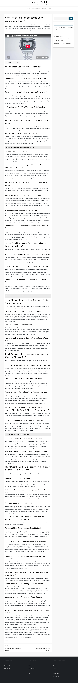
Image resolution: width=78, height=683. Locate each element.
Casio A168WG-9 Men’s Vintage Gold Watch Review (62, 44)
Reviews (43, 8)
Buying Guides (36, 8)
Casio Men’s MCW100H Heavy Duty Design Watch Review (62, 39)
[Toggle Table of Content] (17, 63)
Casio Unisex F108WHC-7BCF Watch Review (62, 32)
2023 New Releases (58, 36)
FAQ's (6, 640)
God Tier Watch (39, 2)
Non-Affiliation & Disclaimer (59, 671)
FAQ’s (49, 8)
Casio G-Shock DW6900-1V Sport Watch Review (63, 28)
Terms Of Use (56, 676)
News (28, 8)
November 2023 (7, 668)
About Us (55, 665)
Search (56, 16)
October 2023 (7, 671)
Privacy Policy (56, 673)
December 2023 (7, 665)
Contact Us (55, 668)
